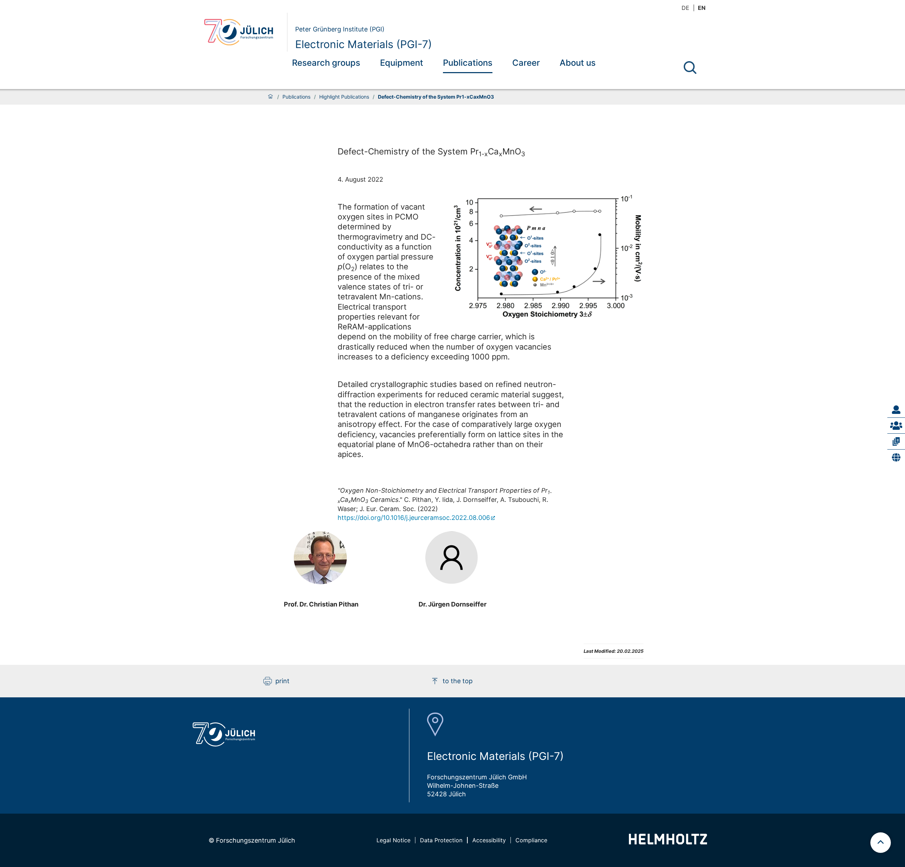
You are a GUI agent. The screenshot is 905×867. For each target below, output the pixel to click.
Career (526, 63)
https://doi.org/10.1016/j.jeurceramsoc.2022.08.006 (414, 517)
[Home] (270, 96)
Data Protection (441, 840)
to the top (458, 681)
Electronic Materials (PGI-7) (363, 44)
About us (578, 63)
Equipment (401, 63)
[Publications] (896, 441)
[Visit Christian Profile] (321, 557)
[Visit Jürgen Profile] (452, 557)
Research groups (326, 63)
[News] (896, 457)
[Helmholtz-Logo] (668, 842)
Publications (467, 63)
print (282, 681)
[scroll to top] (880, 842)
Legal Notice (393, 840)
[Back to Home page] (242, 32)
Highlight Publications (344, 96)
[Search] (690, 67)
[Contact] (896, 409)
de (685, 7)
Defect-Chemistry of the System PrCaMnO (431, 151)
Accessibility (489, 840)
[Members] (896, 425)
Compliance (531, 840)
